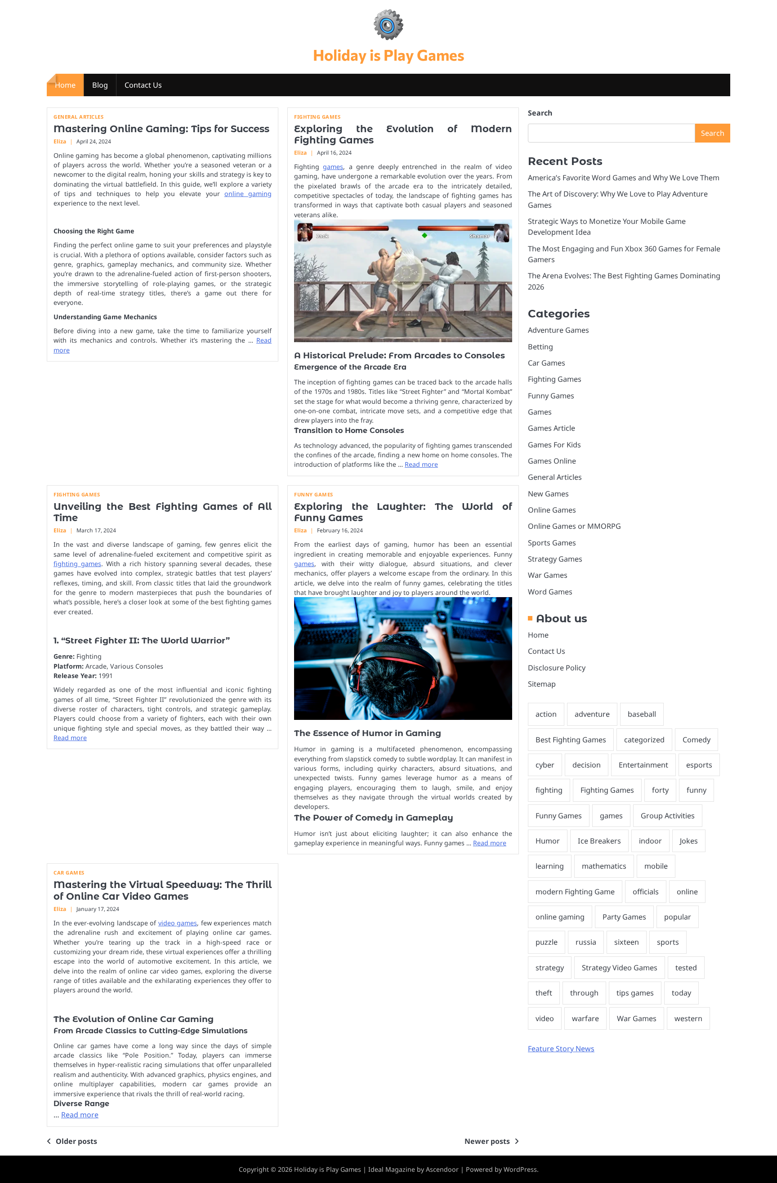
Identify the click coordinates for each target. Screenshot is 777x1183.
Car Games (69, 872)
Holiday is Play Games (388, 54)
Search (540, 113)
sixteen (626, 942)
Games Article (551, 428)
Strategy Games (555, 558)
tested (686, 967)
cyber (545, 765)
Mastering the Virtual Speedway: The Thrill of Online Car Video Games (163, 890)
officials (646, 891)
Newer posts (487, 1141)
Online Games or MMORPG (574, 526)
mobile (656, 866)
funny (696, 790)
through (584, 993)
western (688, 1018)
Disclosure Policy (556, 667)
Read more (421, 464)
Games (540, 411)
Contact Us (143, 85)
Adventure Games (558, 330)
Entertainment (643, 765)
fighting (549, 790)
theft (544, 993)
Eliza (60, 141)
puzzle (547, 942)
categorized (644, 739)
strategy (550, 967)
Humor (548, 841)
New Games (548, 493)
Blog (100, 85)
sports (668, 942)
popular (677, 917)
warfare (585, 1018)
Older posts (76, 1141)
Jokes (689, 841)
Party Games (624, 917)
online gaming (248, 193)
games (333, 166)
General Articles (78, 116)
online (687, 891)
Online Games (552, 509)
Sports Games (552, 542)
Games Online (552, 460)
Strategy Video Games (619, 967)
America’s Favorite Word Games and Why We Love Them (623, 178)
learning (550, 866)
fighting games (77, 563)
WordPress (520, 1169)
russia (586, 942)
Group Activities (668, 815)
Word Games (550, 591)
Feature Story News (561, 1048)
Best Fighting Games (571, 739)
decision (586, 765)
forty (660, 790)
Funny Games (313, 494)
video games (177, 923)
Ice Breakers (599, 841)
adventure (592, 714)
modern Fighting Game (575, 891)
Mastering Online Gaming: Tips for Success (161, 128)
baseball (642, 714)
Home (65, 85)
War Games (547, 575)
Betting (540, 346)
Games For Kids (554, 444)
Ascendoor (442, 1169)
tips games (635, 993)
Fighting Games (317, 116)
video (545, 1018)
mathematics (604, 866)
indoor (650, 841)
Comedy (696, 739)
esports (699, 765)
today (681, 993)
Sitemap (542, 683)
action (546, 714)
